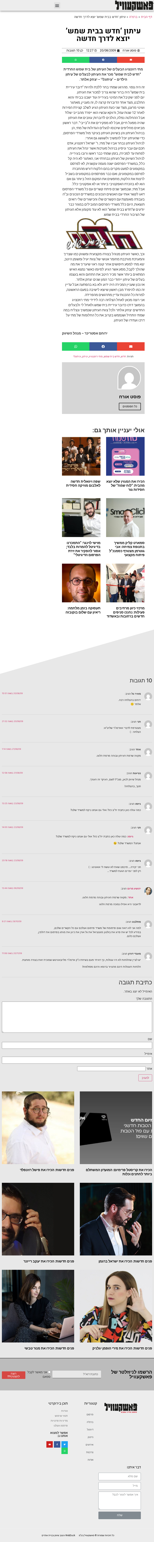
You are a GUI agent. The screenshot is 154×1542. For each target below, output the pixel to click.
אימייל (148, 1053)
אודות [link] (90, 1459)
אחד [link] (130, 897)
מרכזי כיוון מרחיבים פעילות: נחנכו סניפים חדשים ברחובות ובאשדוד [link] (126, 612)
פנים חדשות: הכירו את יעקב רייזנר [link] (48, 1261)
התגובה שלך (144, 998)
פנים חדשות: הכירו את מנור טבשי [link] (49, 1348)
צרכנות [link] (89, 1452)
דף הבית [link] (146, 17)
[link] (134, 5)
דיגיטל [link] (90, 1429)
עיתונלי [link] (77, 356)
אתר (149, 1068)
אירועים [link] (89, 1444)
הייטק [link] (90, 1437)
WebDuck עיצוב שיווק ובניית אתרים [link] (58, 1535)
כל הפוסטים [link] (130, 406)
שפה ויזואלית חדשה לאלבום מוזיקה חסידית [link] (83, 483)
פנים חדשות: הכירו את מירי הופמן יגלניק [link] (122, 1348)
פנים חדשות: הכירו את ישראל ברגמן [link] (125, 1261)
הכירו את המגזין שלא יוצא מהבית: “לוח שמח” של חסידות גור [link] (125, 485)
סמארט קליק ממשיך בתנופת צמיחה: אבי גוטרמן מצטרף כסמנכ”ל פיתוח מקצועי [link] (127, 549)
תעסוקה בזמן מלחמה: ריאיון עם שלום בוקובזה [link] (83, 610)
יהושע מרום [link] (134, 888)
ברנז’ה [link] (90, 1422)
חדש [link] (123, 356)
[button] (57, 5)
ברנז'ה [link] (133, 17)
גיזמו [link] (130, 836)
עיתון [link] (85, 356)
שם (150, 1038)
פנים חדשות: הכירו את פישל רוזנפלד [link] (47, 1170)
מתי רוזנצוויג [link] (96, 356)
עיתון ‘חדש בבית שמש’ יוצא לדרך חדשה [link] (103, 34)
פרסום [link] (90, 1414)
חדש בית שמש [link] (112, 356)
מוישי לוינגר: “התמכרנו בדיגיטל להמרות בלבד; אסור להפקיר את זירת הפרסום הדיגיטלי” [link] (83, 549)
